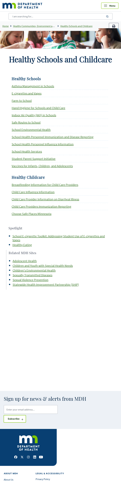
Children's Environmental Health (34, 270)
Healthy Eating (22, 245)
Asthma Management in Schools (33, 86)
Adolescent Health (25, 261)
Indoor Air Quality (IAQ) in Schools (34, 115)
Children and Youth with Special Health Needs (43, 266)
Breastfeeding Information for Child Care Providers (45, 185)
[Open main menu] (109, 6)
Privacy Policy (43, 479)
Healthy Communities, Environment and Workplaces (40, 26)
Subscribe (17, 418)
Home (5, 26)
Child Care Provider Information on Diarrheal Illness (45, 199)
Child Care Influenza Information (33, 192)
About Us (8, 479)
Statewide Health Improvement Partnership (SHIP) (46, 284)
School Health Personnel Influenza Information (43, 144)
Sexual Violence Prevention (30, 280)
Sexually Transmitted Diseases (32, 275)
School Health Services (27, 151)
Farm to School (22, 101)
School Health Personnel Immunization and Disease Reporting (52, 137)
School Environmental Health (31, 130)
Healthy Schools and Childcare (76, 26)
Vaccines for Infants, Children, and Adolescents (42, 166)
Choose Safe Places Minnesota (31, 214)
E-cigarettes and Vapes (26, 93)
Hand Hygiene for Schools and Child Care (38, 108)
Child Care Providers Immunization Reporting (41, 206)
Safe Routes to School (26, 122)
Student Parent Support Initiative (33, 159)
